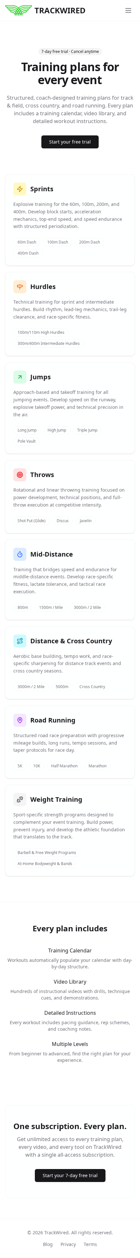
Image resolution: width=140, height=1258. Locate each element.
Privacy (68, 1244)
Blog (48, 1244)
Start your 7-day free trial (70, 1175)
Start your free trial (70, 142)
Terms (90, 1244)
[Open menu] (128, 10)
